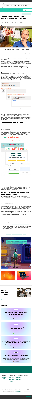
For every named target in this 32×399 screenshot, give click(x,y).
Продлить (11, 5)
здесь (7, 397)
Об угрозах (22, 5)
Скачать (15, 5)
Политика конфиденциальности (18, 391)
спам (17, 234)
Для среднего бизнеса (19, 375)
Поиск (30, 14)
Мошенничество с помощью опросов (22, 281)
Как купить (7, 5)
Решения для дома (4, 375)
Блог (2, 7)
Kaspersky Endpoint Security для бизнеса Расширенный (19, 383)
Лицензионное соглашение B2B (19, 392)
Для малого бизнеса (12, 375)
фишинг (24, 234)
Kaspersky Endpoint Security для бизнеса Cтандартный (19, 380)
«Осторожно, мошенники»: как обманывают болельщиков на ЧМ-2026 (7, 281)
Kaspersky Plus (3, 378)
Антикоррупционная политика (5, 392)
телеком (20, 234)
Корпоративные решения (26, 376)
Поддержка (18, 5)
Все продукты (11, 381)
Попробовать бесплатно (27, 10)
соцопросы (13, 234)
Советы (16, 338)
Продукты (3, 5)
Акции (26, 5)
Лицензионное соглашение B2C (12, 392)
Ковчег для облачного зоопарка (5, 292)
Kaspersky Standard (4, 377)
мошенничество (9, 234)
